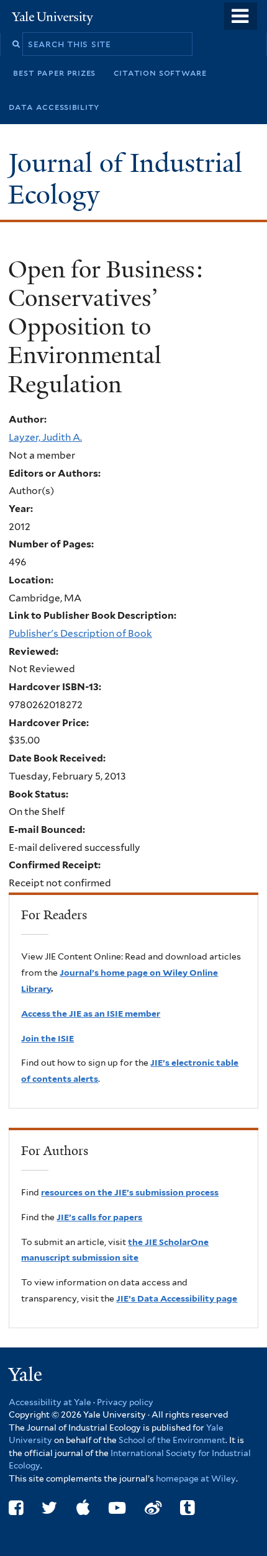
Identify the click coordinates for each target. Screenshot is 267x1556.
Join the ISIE (47, 1038)
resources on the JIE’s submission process (130, 1192)
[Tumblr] (187, 1508)
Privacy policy (125, 1402)
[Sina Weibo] (153, 1508)
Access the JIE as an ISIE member (90, 1014)
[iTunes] (83, 1508)
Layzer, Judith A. (45, 437)
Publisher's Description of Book (80, 633)
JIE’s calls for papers (99, 1217)
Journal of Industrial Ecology (125, 178)
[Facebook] (16, 1508)
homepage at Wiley (196, 1478)
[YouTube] (117, 1508)
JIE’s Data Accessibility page (176, 1298)
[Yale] (27, 1376)
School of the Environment (172, 1440)
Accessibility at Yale (50, 1402)
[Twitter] (49, 1508)
